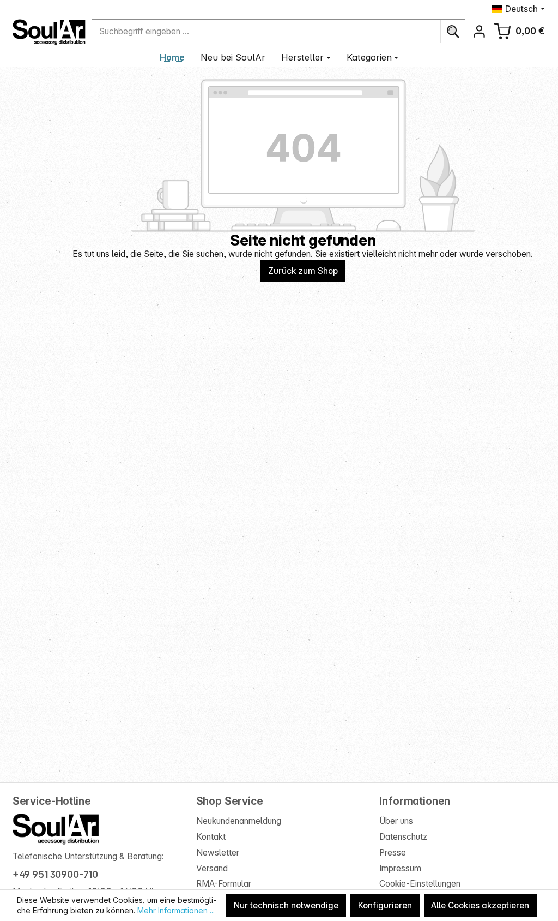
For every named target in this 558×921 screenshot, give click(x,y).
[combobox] (266, 31)
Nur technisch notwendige (286, 905)
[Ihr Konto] (479, 31)
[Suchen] (452, 31)
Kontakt (211, 837)
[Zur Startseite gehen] (49, 32)
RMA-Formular (223, 883)
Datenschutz (403, 837)
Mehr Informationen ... (176, 910)
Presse (392, 852)
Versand (212, 868)
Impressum (400, 868)
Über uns (396, 821)
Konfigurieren (385, 905)
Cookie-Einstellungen (419, 883)
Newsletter (217, 852)
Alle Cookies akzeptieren (480, 905)
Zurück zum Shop (303, 271)
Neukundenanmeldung (238, 821)
